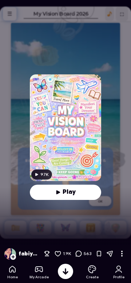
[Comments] (78, 253)
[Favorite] (99, 253)
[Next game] (65, 271)
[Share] (110, 253)
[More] (122, 254)
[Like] (57, 253)
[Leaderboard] (47, 253)
